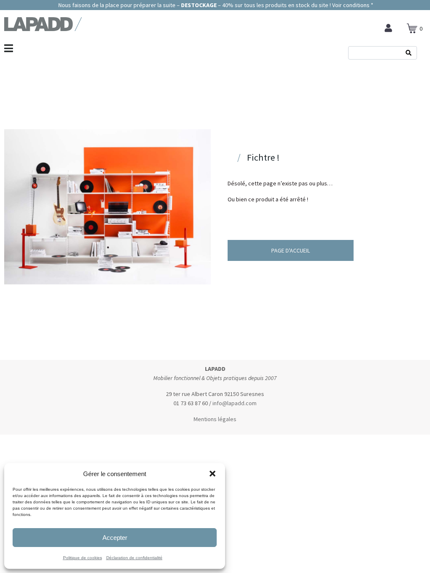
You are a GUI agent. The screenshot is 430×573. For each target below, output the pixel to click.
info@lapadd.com (234, 403)
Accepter (114, 537)
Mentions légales (215, 419)
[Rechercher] (409, 53)
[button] (212, 473)
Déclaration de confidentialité (134, 557)
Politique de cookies (82, 557)
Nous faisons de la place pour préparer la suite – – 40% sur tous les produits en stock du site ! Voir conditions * (215, 5)
